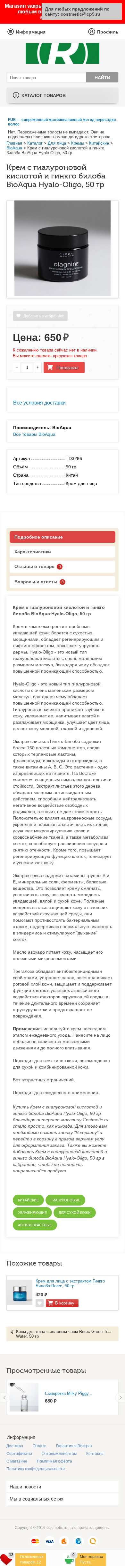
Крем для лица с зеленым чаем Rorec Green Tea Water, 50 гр (63, 1334)
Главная (14, 143)
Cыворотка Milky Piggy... (68, 1393)
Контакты (95, 1453)
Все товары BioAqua (34, 434)
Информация (31, 31)
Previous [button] (5, 1397)
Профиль (108, 31)
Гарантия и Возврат (74, 1446)
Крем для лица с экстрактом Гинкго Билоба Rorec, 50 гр (70, 1283)
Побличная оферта (54, 1461)
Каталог (35, 143)
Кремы (77, 143)
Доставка (14, 1446)
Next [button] (120, 1397)
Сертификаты (19, 1453)
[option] (62, 1397)
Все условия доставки (39, 402)
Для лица (57, 143)
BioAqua (14, 148)
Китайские (99, 143)
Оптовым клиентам (59, 1453)
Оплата (39, 1446)
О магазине (16, 1461)
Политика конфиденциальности (35, 1469)
